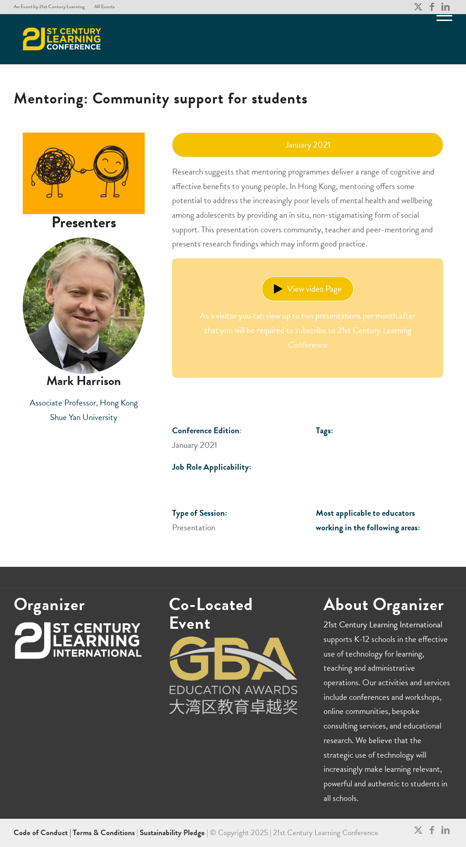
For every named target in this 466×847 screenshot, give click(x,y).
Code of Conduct (42, 832)
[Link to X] (418, 7)
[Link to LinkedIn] (445, 7)
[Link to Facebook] (431, 7)
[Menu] (441, 39)
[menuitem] (52, 7)
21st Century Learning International (383, 624)
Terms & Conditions (104, 832)
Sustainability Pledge (173, 832)
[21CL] (62, 39)
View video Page (314, 288)
